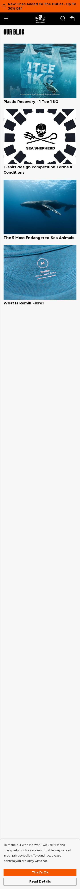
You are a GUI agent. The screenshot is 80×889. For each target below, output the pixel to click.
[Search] (63, 18)
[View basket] (72, 18)
